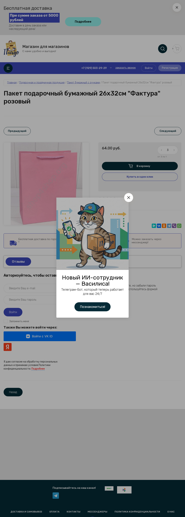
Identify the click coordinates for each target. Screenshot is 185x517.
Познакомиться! (92, 307)
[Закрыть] (128, 197)
